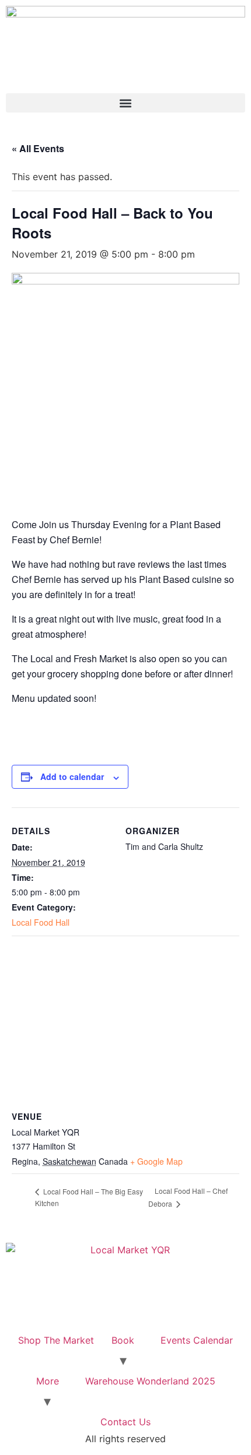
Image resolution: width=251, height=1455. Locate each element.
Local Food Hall (40, 922)
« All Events (38, 148)
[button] (125, 103)
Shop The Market (56, 1340)
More (47, 1381)
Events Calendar (197, 1340)
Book (122, 1340)
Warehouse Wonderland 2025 (150, 1381)
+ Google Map (156, 1161)
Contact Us (125, 1422)
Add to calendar (72, 776)
